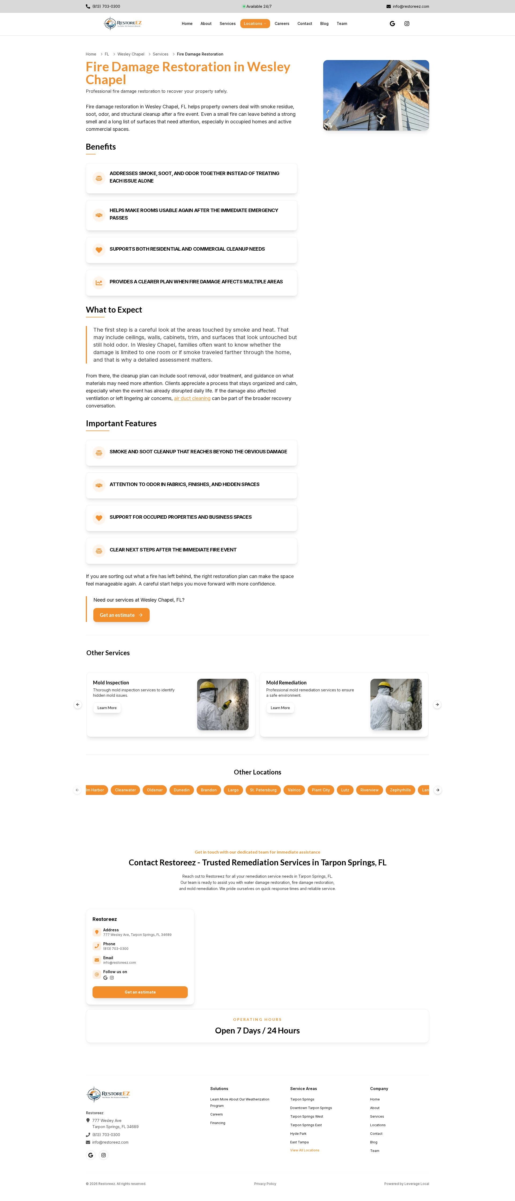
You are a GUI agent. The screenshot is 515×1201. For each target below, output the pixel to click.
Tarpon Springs (302, 1099)
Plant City (321, 790)
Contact (304, 23)
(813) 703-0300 (115, 949)
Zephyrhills (400, 790)
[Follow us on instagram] (407, 23)
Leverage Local (416, 1184)
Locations (253, 23)
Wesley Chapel (130, 54)
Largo (233, 790)
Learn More (107, 707)
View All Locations (304, 1150)
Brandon (209, 790)
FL (107, 54)
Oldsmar (155, 790)
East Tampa (299, 1142)
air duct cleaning (192, 398)
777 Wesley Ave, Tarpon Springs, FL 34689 (137, 935)
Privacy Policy (265, 1184)
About (206, 23)
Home (187, 23)
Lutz (345, 790)
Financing (217, 1123)
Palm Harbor (92, 790)
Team (342, 23)
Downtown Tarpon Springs (311, 1108)
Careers (282, 23)
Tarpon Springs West (306, 1116)
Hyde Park (298, 1134)
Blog (324, 23)
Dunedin (182, 790)
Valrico (294, 790)
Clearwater (125, 790)
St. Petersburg (263, 790)
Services (228, 23)
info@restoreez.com (119, 963)
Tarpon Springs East (306, 1125)
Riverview (369, 790)
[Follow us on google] (392, 23)
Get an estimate (117, 615)
